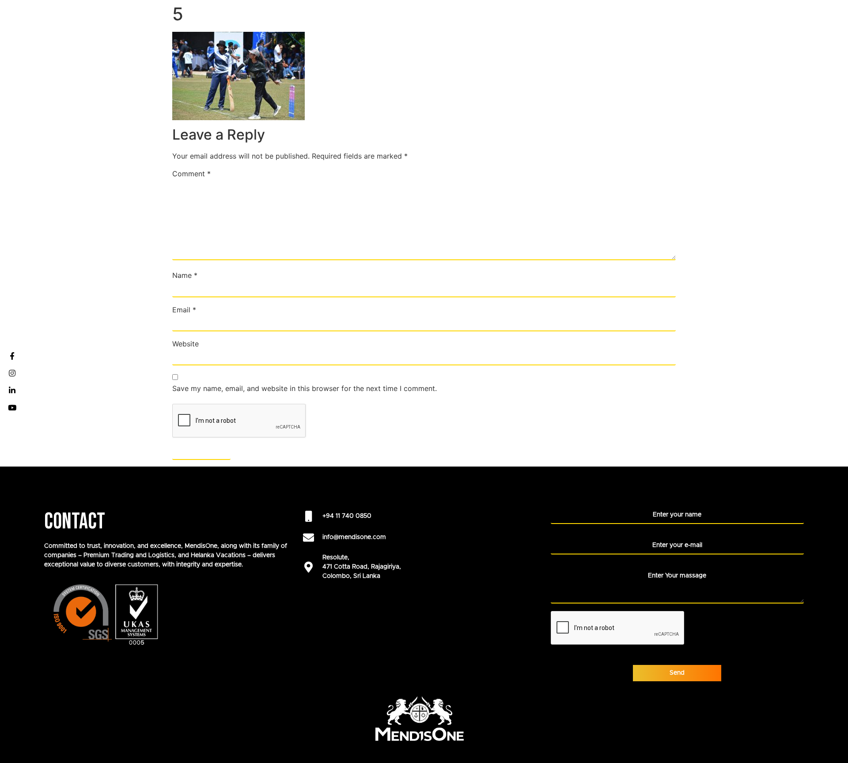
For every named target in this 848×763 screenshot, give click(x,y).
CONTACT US (816, 18)
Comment (191, 173)
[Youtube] (11, 407)
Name (184, 275)
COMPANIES (424, 18)
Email (184, 309)
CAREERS (479, 18)
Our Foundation (581, 18)
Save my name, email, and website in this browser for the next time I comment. (304, 388)
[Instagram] (11, 372)
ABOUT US (523, 18)
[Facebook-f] (11, 355)
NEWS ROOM (728, 18)
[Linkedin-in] (11, 390)
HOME (383, 18)
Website (185, 343)
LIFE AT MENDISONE (663, 18)
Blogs (772, 18)
